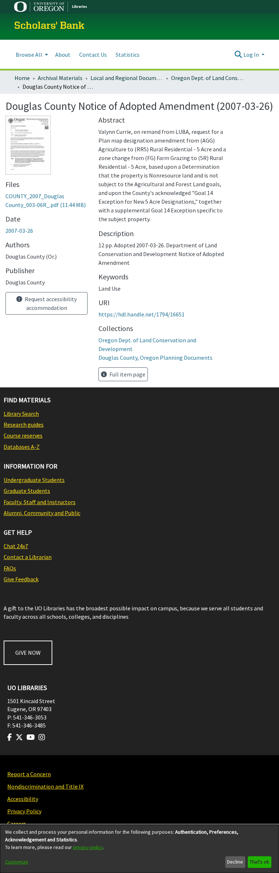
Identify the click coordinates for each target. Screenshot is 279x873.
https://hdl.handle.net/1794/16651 (141, 314)
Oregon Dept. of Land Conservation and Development (207, 77)
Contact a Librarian (28, 557)
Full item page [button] (126, 374)
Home (22, 77)
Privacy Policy (24, 811)
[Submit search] (238, 54)
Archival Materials (60, 77)
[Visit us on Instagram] (42, 737)
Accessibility (22, 798)
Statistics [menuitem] (128, 54)
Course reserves (23, 435)
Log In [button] (251, 54)
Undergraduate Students (34, 479)
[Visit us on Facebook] (9, 737)
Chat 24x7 (16, 546)
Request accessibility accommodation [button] (50, 303)
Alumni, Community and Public (42, 513)
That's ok (259, 861)
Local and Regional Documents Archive (126, 77)
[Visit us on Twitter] (19, 737)
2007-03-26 (19, 230)
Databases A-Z (22, 446)
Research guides (24, 424)
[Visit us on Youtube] (31, 737)
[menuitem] (31, 54)
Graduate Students (27, 490)
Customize (16, 861)
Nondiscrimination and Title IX (45, 786)
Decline (235, 861)
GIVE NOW (28, 652)
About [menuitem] (62, 54)
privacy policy (88, 847)
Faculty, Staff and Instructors (40, 502)
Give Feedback (21, 579)
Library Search (21, 413)
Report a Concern (29, 774)
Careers (16, 823)
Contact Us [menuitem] (93, 54)
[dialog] (139, 849)
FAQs (10, 568)
